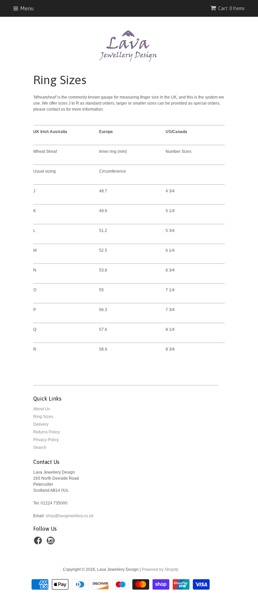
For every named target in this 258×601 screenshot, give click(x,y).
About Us (41, 409)
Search (39, 447)
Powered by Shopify (160, 569)
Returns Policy (46, 432)
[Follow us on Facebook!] (39, 543)
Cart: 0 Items (231, 8)
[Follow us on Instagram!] (52, 543)
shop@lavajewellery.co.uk (69, 516)
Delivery (40, 424)
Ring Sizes (43, 416)
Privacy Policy (46, 439)
